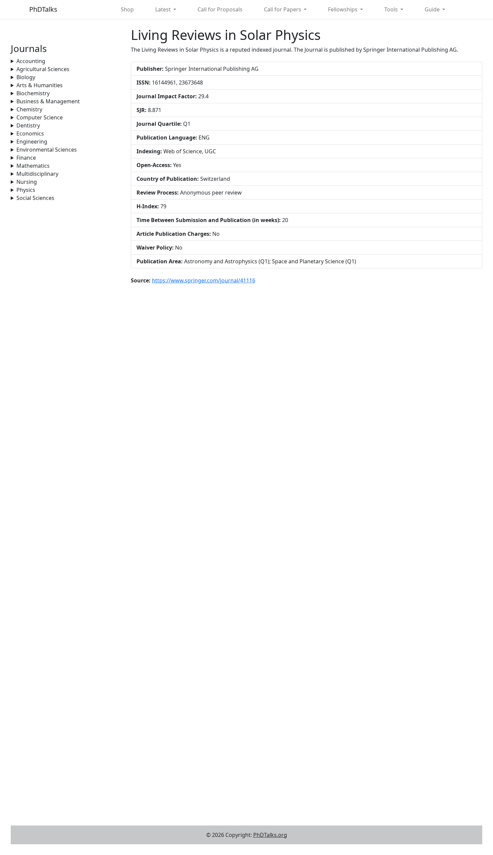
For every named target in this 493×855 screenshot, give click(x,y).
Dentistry (28, 125)
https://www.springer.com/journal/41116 (203, 280)
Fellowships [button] (343, 9)
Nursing (26, 181)
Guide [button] (433, 9)
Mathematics (33, 165)
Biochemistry (33, 93)
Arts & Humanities (39, 85)
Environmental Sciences (46, 149)
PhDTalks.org (270, 835)
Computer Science (39, 117)
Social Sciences (35, 198)
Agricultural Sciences (42, 69)
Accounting (30, 61)
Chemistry (29, 109)
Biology (25, 77)
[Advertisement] (67, 244)
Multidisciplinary (37, 173)
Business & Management (48, 101)
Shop (127, 9)
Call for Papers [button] (283, 9)
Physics (25, 190)
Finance (26, 157)
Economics (30, 133)
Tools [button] (391, 9)
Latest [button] (163, 9)
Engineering (31, 141)
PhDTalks (43, 9)
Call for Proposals (220, 9)
